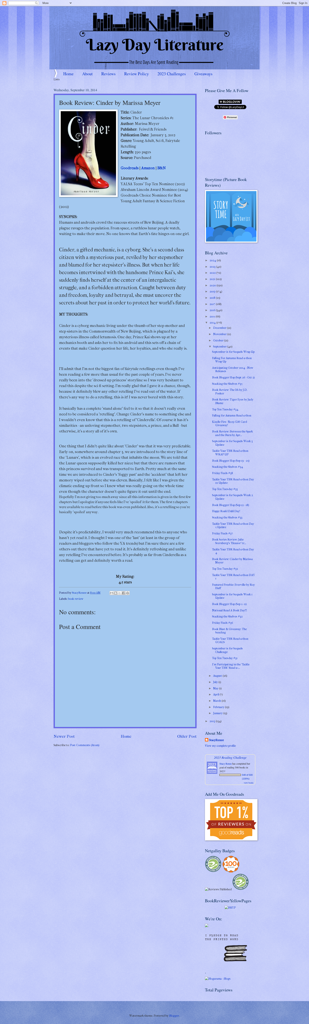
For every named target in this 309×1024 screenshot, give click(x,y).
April (216, 694)
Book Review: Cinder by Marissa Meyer (232, 560)
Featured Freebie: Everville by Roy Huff (233, 586)
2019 (213, 291)
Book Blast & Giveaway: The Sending (229, 630)
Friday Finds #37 (222, 533)
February (219, 707)
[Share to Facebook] (123, 593)
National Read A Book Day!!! (229, 610)
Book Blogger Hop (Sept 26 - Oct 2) (233, 377)
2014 (213, 322)
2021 (213, 279)
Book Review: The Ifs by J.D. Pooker (229, 391)
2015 (213, 316)
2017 (213, 304)
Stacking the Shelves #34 (227, 467)
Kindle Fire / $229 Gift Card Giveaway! (229, 423)
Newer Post (64, 736)
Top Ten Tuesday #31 (225, 658)
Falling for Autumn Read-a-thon (231, 415)
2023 (213, 266)
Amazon (148, 168)
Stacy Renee (225, 763)
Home (68, 74)
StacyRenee (216, 740)
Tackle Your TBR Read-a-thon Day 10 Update (233, 481)
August (218, 676)
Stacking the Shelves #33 (227, 517)
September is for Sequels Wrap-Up (233, 352)
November (220, 334)
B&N (161, 168)
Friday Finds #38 (222, 473)
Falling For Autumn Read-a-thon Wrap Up (232, 359)
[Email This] (112, 593)
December (220, 328)
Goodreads (130, 168)
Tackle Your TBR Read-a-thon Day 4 (233, 551)
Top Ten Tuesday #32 (225, 569)
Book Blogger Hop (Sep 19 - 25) (231, 460)
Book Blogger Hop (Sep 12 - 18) (230, 505)
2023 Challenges (171, 74)
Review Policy (136, 74)
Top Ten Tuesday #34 (225, 409)
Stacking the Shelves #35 (227, 384)
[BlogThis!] (116, 593)
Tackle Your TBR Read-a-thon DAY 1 (233, 576)
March (217, 701)
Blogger (174, 1015)
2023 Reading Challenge (230, 757)
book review (75, 599)
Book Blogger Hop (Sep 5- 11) (229, 604)
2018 (213, 298)
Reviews (108, 74)
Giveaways (203, 74)
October (218, 340)
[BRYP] (230, 907)
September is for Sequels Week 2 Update (232, 497)
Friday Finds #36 (222, 623)
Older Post (187, 736)
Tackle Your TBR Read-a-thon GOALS (230, 640)
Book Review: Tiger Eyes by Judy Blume (232, 401)
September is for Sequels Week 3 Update (232, 443)
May (216, 688)
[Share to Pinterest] (127, 593)
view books (249, 782)
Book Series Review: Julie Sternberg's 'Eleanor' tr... (229, 541)
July (215, 682)
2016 (213, 310)
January (218, 713)
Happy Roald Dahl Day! (226, 511)
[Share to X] (120, 593)
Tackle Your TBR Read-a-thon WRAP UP (230, 452)
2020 (213, 285)
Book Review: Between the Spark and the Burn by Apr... (232, 433)
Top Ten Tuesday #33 (225, 489)
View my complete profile (220, 746)
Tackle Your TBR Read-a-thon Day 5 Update (233, 525)
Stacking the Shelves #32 (227, 616)
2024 (213, 260)
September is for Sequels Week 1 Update (232, 596)
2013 (213, 721)
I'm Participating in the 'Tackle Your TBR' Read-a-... (231, 666)
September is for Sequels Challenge (227, 650)
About (87, 74)
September (220, 346)
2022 (213, 273)
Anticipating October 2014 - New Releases (232, 369)
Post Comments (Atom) (84, 745)
